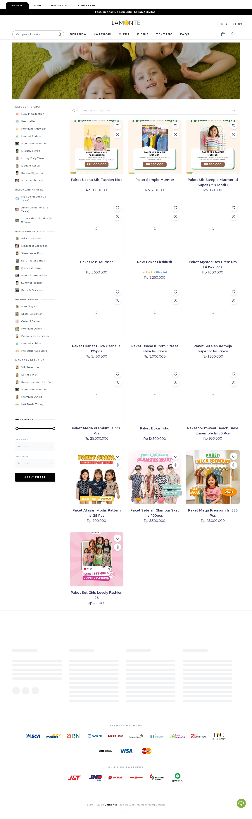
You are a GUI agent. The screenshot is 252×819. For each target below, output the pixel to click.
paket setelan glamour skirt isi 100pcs (154, 513)
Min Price (22, 439)
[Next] (250, 409)
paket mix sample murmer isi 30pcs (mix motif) (213, 182)
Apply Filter (35, 477)
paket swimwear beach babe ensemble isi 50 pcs (212, 430)
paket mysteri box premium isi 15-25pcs (213, 264)
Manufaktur (59, 5)
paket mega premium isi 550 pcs (96, 430)
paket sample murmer (154, 180)
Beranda (78, 34)
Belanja (17, 5)
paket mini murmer (96, 262)
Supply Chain (87, 5)
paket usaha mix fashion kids (96, 180)
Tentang (164, 34)
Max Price (22, 456)
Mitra (38, 5)
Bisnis (143, 34)
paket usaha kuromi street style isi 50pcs (154, 348)
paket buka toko (154, 428)
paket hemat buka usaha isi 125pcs (96, 348)
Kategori (102, 34)
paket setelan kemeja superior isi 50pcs (213, 348)
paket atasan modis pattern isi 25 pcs (96, 513)
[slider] (149, 272)
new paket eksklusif (154, 262)
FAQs (184, 34)
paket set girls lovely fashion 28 (96, 595)
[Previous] (1, 409)
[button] (231, 24)
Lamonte (111, 804)
